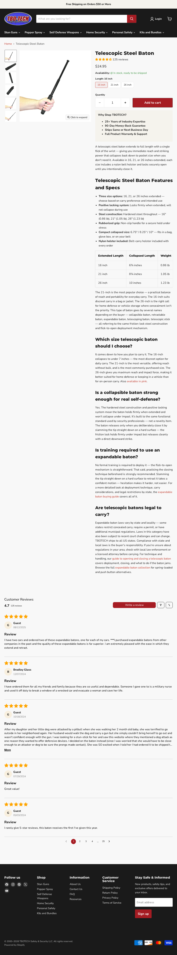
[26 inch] (128, 89)
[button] (156, 19)
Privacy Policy (110, 897)
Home (8, 43)
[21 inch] (115, 89)
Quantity (100, 94)
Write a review (134, 605)
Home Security (96, 32)
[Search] (131, 19)
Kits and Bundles (151, 32)
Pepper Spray (34, 32)
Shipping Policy (111, 887)
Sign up (143, 914)
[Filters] (160, 605)
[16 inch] (101, 89)
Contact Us (76, 889)
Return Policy (110, 892)
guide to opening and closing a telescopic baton (141, 559)
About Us (75, 884)
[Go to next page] (110, 841)
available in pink (137, 381)
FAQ (72, 894)
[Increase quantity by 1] (125, 102)
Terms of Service (111, 902)
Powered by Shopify (14, 945)
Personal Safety (122, 32)
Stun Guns (11, 32)
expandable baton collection (132, 568)
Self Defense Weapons (64, 32)
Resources (75, 899)
